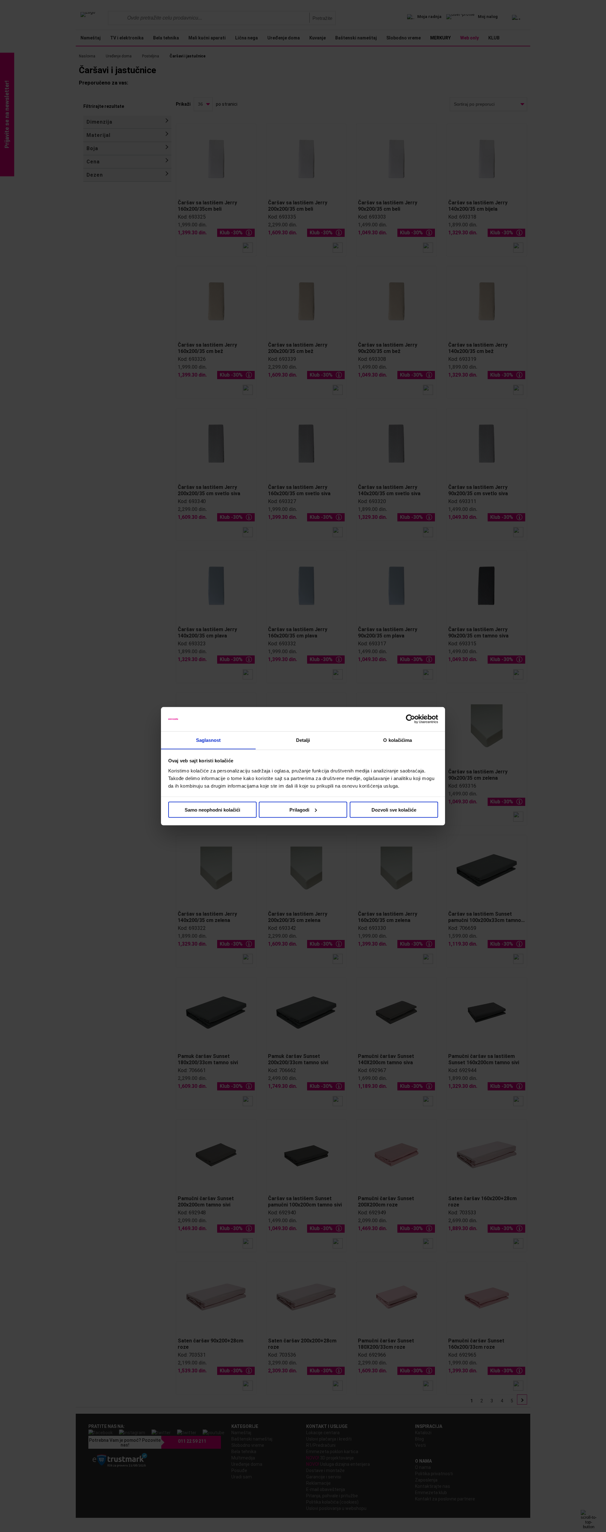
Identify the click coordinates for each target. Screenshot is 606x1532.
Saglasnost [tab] (208, 740)
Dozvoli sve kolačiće (393, 809)
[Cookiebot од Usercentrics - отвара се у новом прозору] (410, 719)
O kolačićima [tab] (397, 740)
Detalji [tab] (303, 740)
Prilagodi (299, 809)
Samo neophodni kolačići (212, 809)
